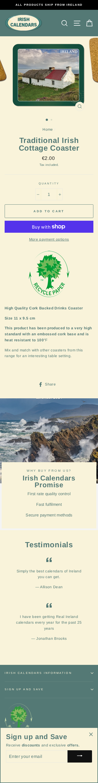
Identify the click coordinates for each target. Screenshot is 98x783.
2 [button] (52, 120)
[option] (49, 5)
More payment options (49, 239)
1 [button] (47, 120)
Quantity (49, 183)
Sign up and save (24, 689)
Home (47, 129)
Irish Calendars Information (38, 672)
